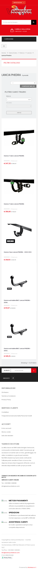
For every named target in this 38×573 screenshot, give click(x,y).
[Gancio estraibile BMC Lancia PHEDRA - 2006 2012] (19, 282)
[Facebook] (13, 378)
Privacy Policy (6, 400)
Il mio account (6, 428)
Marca (8, 96)
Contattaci (5, 412)
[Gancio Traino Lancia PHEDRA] (19, 137)
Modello (9, 103)
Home (4, 53)
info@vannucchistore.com (11, 486)
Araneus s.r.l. (32, 567)
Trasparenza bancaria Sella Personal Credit (17, 416)
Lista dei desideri (7, 436)
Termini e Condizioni (9, 396)
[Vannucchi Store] (19, 10)
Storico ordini (6, 432)
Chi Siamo (5, 392)
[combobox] (19, 99)
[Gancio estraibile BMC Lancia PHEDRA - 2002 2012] (19, 330)
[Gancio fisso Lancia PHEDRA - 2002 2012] (19, 233)
